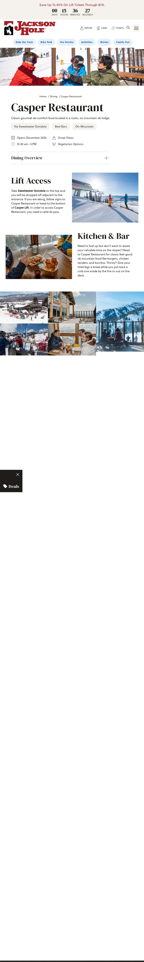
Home (43, 96)
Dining (53, 96)
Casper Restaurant (71, 96)
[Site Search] (128, 28)
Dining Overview (27, 158)
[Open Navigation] (136, 28)
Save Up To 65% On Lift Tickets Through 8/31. (72, 5)
